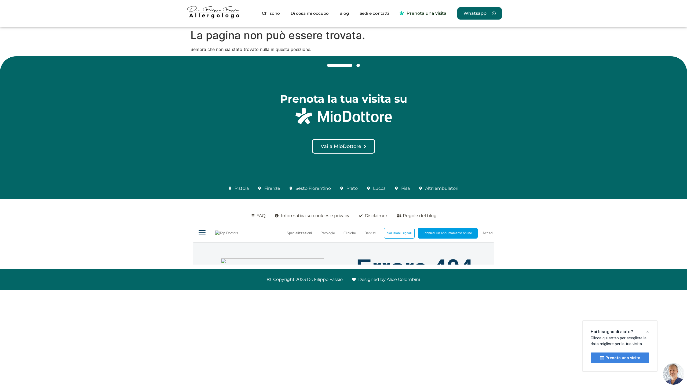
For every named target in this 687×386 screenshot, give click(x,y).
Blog (344, 13)
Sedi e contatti (374, 13)
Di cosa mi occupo (310, 13)
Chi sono (271, 13)
